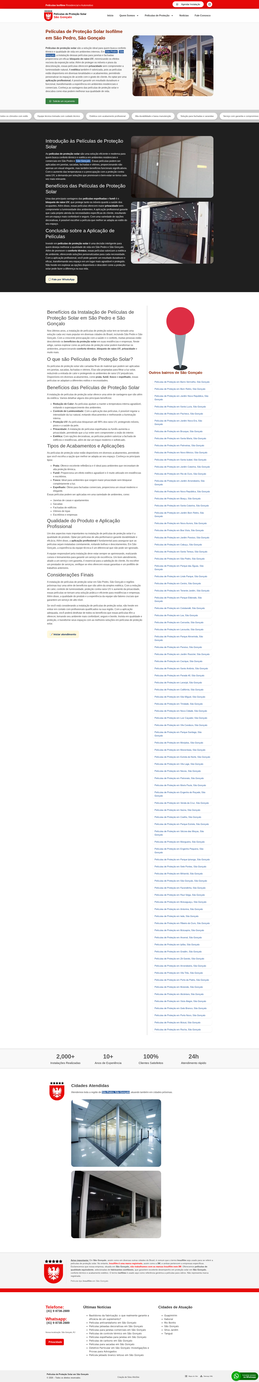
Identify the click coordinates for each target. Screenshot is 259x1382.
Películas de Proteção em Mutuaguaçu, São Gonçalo (180, 901)
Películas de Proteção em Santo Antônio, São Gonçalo (181, 668)
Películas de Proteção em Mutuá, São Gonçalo (177, 1022)
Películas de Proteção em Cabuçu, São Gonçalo (178, 544)
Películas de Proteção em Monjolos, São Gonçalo (179, 742)
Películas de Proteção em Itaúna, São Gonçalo (177, 809)
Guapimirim (170, 1315)
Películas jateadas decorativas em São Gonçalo (116, 1326)
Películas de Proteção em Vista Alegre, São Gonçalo (180, 1001)
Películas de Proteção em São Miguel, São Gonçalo (180, 696)
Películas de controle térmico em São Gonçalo (115, 1333)
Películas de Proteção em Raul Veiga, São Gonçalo (180, 894)
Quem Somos (127, 15)
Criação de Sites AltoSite (128, 1377)
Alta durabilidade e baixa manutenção (102, 116)
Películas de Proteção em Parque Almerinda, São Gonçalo (179, 638)
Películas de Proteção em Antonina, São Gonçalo (179, 909)
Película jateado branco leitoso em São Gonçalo (116, 1355)
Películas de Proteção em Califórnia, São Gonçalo (179, 689)
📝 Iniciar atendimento (63, 634)
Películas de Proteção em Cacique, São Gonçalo (178, 661)
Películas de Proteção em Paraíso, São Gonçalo (178, 647)
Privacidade (54, 1342)
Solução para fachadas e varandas (146, 116)
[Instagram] (209, 4)
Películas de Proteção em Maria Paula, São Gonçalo (180, 785)
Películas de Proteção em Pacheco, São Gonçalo (179, 413)
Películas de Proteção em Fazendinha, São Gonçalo (180, 887)
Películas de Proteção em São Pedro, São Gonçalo (180, 558)
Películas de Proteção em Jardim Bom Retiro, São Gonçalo (179, 514)
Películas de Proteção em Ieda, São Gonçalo (176, 916)
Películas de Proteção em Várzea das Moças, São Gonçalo (179, 833)
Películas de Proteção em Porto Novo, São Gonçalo (180, 1015)
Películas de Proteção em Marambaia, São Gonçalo (180, 749)
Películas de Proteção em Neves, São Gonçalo (178, 770)
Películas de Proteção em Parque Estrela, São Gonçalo (182, 824)
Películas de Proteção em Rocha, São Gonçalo (178, 1029)
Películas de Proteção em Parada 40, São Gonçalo (179, 675)
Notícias (184, 15)
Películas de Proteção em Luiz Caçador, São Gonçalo (181, 717)
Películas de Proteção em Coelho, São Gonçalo (178, 816)
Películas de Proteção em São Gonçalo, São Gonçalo (181, 880)
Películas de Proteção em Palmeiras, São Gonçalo (179, 445)
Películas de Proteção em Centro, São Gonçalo (178, 583)
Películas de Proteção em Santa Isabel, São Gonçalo (180, 459)
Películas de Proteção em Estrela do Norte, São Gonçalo (182, 756)
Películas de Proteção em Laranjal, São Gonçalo (178, 682)
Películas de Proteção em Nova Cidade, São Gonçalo (181, 710)
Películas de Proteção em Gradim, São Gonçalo (178, 951)
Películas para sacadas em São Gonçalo (111, 1344)
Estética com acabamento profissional (57, 116)
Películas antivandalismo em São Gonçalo (112, 1322)
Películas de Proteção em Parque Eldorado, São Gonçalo (178, 599)
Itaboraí (168, 1319)
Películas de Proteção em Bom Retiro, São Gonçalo (180, 388)
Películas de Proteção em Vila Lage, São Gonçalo (179, 763)
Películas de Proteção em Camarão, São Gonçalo (179, 622)
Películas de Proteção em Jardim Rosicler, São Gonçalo (182, 654)
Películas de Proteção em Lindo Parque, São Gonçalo (181, 576)
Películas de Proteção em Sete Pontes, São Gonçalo (180, 866)
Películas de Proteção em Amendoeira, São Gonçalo (180, 965)
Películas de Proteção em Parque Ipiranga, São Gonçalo (182, 859)
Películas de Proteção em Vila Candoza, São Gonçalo (181, 725)
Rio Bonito (170, 1322)
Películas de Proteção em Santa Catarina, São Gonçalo (182, 505)
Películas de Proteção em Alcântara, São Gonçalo (179, 994)
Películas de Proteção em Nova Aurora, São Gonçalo (181, 523)
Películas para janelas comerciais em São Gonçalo (117, 1329)
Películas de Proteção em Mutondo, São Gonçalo (179, 986)
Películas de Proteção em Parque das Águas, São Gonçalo (179, 567)
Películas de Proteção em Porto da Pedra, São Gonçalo (182, 979)
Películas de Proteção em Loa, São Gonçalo (176, 615)
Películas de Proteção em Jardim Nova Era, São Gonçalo (178, 422)
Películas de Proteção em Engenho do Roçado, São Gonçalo (180, 794)
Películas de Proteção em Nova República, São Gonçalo (182, 491)
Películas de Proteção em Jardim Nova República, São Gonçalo (181, 397)
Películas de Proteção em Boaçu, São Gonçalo (178, 498)
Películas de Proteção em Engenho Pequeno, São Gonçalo (179, 850)
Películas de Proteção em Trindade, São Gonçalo (179, 703)
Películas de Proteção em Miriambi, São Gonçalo (179, 873)
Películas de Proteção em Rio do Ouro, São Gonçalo (180, 473)
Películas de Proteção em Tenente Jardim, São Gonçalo (182, 590)
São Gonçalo (83, 161)
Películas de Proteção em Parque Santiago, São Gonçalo (178, 733)
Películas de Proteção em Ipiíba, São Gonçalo (177, 944)
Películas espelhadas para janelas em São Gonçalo (117, 1337)
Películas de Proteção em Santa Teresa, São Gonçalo (181, 551)
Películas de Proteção (157, 15)
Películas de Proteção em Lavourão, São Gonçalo (179, 629)
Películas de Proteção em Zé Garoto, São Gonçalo (179, 958)
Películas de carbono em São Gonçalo (110, 1340)
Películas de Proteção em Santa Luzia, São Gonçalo (180, 406)
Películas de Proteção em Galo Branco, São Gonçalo (181, 1008)
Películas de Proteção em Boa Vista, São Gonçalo (179, 530)
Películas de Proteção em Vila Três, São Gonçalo (179, 972)
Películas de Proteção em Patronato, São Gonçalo (179, 778)
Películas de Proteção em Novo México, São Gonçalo (181, 452)
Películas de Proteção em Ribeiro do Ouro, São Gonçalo (182, 923)
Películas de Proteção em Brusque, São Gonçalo (178, 431)
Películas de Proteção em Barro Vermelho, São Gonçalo (182, 381)
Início (110, 15)
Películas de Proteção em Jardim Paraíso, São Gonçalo (182, 537)
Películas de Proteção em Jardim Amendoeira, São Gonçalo (180, 482)
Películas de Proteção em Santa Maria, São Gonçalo (180, 438)
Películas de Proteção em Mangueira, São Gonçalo (180, 841)
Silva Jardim (171, 1329)
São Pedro (111, 51)
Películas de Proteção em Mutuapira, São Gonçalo (179, 930)
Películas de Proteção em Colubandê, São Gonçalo (180, 608)
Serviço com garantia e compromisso (190, 116)
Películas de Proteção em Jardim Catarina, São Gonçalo (182, 466)
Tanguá (168, 1333)
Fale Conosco (203, 15)
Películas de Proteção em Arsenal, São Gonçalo (178, 937)
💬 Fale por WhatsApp (61, 279)
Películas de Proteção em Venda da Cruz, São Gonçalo (182, 802)
